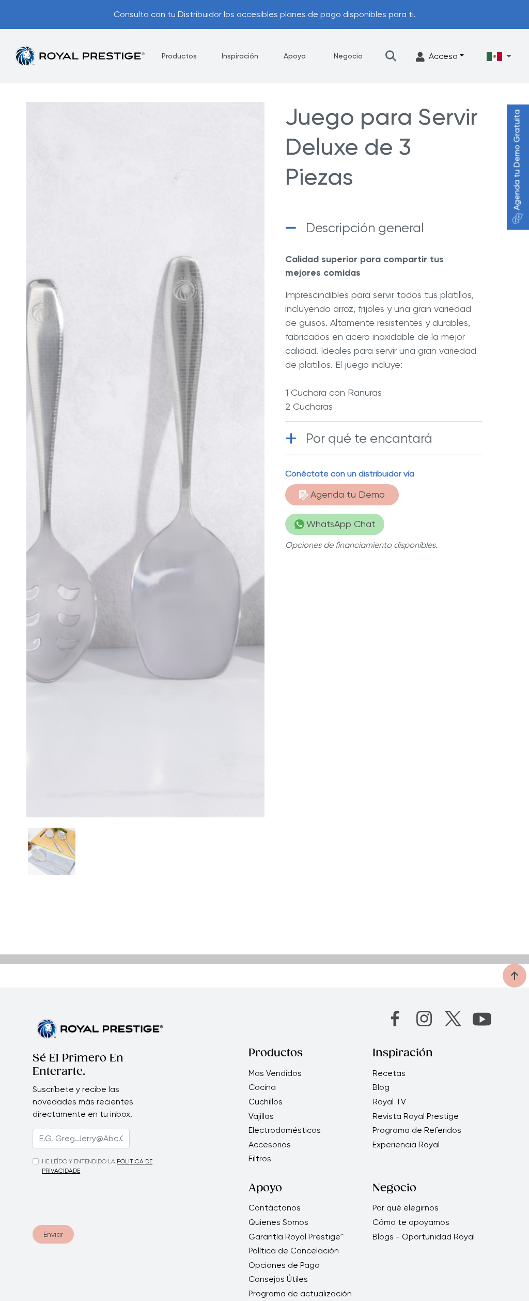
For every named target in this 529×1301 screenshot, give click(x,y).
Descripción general (365, 227)
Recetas (389, 1073)
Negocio (348, 56)
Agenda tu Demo (347, 494)
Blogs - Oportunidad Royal (423, 1237)
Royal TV (389, 1101)
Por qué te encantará (369, 438)
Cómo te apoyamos (410, 1222)
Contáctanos (274, 1208)
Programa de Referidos (416, 1130)
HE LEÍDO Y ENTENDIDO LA (78, 1161)
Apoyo (295, 56)
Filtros (259, 1158)
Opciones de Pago (284, 1265)
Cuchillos (265, 1101)
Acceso (443, 56)
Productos (179, 56)
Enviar (53, 1234)
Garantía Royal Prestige (296, 1237)
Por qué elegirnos (405, 1208)
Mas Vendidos (275, 1073)
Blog (381, 1087)
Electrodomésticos (284, 1130)
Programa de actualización (300, 1293)
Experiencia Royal (406, 1144)
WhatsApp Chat (341, 523)
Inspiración (240, 56)
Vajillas (261, 1116)
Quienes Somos (278, 1222)
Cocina (262, 1087)
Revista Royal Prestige (415, 1116)
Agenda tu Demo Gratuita (517, 160)
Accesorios (269, 1144)
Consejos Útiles (278, 1279)
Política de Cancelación (293, 1250)
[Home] (79, 56)
